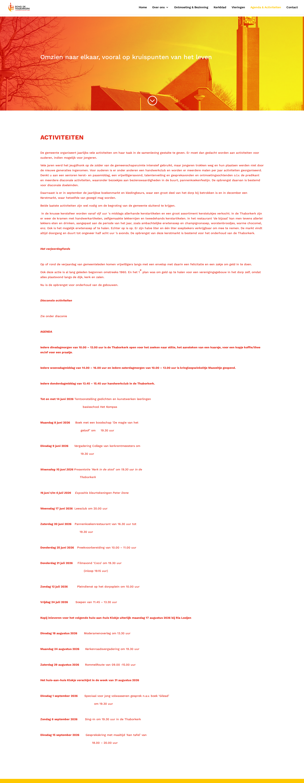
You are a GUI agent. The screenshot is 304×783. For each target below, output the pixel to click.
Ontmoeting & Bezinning (191, 7)
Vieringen (238, 7)
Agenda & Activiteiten (265, 7)
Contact (292, 7)
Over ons (158, 7)
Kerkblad (220, 7)
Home (143, 7)
